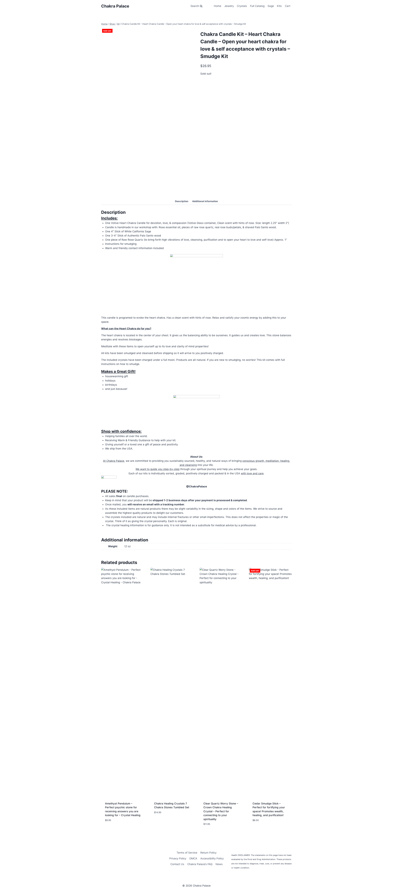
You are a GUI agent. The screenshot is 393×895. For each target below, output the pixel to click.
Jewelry (229, 6)
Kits (279, 6)
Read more (259, 829)
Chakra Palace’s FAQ (199, 864)
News (219, 864)
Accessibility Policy (212, 858)
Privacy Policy (177, 858)
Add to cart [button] (113, 829)
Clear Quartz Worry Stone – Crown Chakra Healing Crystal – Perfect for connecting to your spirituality (220, 811)
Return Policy (208, 852)
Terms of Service (187, 852)
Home (217, 6)
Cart (287, 6)
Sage (271, 6)
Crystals (242, 6)
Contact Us (177, 864)
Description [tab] (181, 201)
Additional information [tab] (205, 201)
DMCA (193, 858)
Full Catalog (257, 6)
